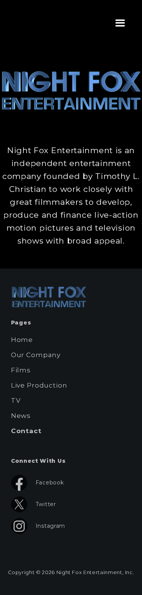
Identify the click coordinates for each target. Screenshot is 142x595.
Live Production (39, 385)
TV (16, 400)
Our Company (36, 355)
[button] (120, 23)
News (21, 415)
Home (22, 339)
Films (21, 370)
